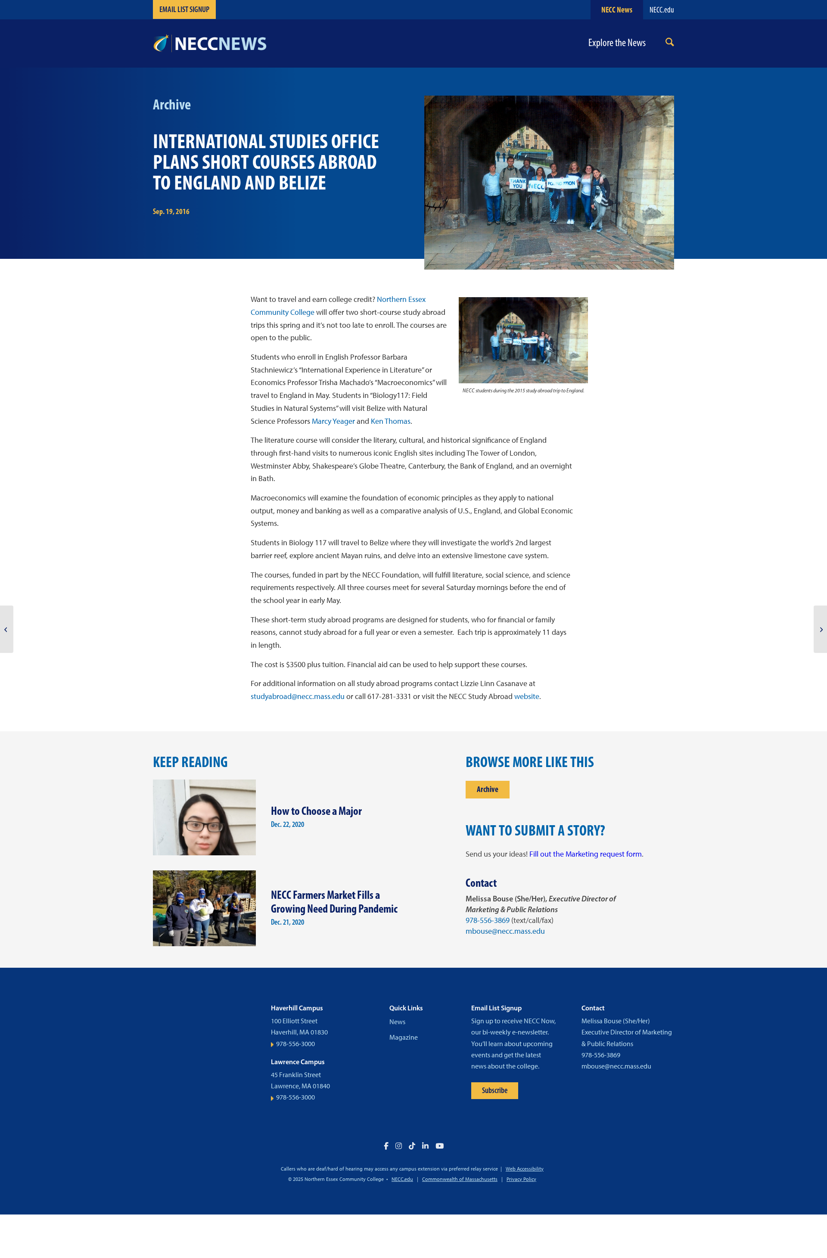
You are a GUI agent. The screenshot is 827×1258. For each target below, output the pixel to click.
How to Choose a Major (316, 811)
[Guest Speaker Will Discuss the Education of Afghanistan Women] (6, 629)
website (526, 696)
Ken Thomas (390, 421)
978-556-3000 (295, 1044)
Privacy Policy (521, 1179)
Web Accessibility (525, 1169)
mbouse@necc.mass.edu (505, 931)
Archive (487, 789)
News (397, 1022)
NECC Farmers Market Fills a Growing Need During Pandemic (334, 902)
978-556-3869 (488, 920)
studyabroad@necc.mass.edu (298, 696)
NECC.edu (662, 10)
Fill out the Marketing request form (585, 854)
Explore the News (617, 43)
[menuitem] (669, 44)
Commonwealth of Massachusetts (459, 1179)
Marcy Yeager (333, 421)
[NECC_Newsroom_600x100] (210, 43)
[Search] (669, 43)
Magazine (403, 1037)
